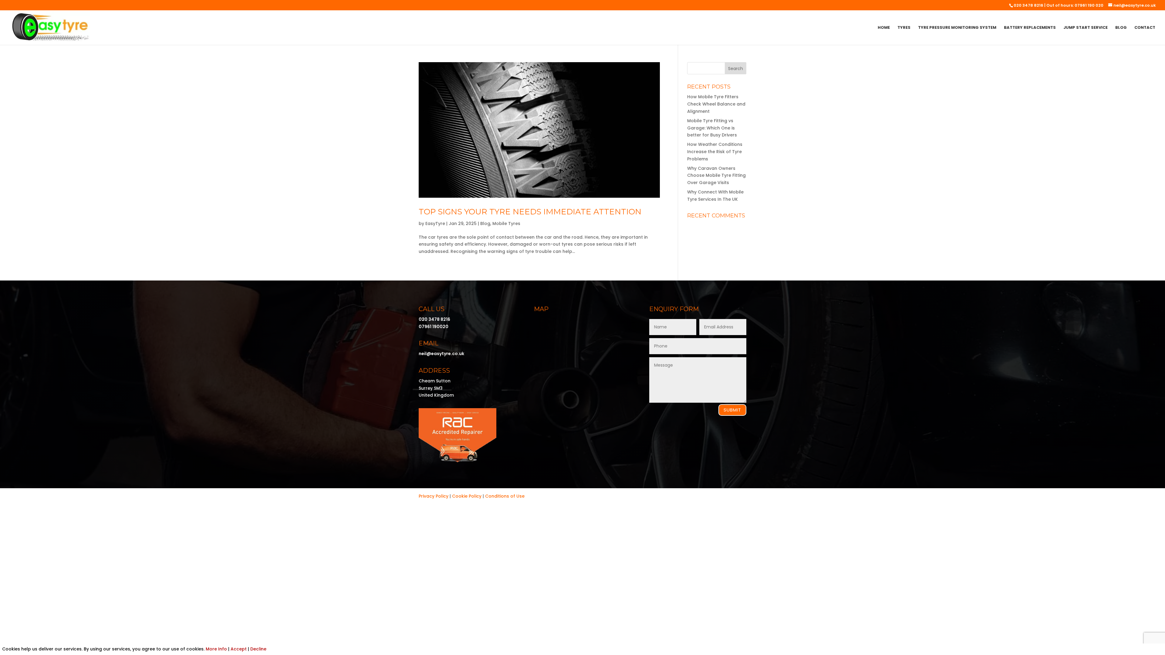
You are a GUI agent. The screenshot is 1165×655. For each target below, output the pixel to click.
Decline (258, 649)
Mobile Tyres (506, 223)
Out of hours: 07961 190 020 (1074, 5)
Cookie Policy (466, 496)
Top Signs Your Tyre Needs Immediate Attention (530, 212)
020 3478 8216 (1028, 5)
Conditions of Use (505, 496)
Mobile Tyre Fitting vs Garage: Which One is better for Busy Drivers (712, 128)
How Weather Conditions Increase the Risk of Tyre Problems (714, 151)
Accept (239, 649)
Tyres (903, 27)
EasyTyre (435, 223)
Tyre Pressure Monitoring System (957, 27)
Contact (1144, 27)
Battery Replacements (1030, 27)
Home (884, 27)
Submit (732, 410)
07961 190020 (433, 327)
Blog (1121, 27)
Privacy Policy (433, 496)
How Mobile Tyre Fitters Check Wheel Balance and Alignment (716, 104)
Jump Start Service (1085, 27)
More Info (216, 649)
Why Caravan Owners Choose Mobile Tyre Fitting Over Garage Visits (716, 175)
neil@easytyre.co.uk (441, 354)
